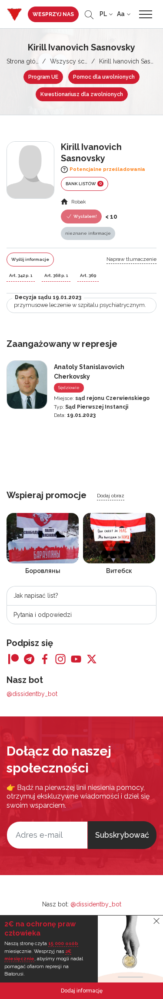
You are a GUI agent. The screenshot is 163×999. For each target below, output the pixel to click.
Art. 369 (88, 275)
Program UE (43, 77)
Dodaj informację (82, 991)
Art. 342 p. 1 (20, 275)
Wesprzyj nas (53, 14)
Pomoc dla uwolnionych (104, 77)
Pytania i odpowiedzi (42, 614)
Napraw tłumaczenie (131, 259)
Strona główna (27, 61)
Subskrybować (122, 834)
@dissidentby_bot (32, 693)
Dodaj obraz (110, 496)
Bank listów (84, 183)
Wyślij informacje (30, 259)
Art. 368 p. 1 (56, 275)
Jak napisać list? (35, 595)
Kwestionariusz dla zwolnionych (81, 94)
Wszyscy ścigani (73, 61)
